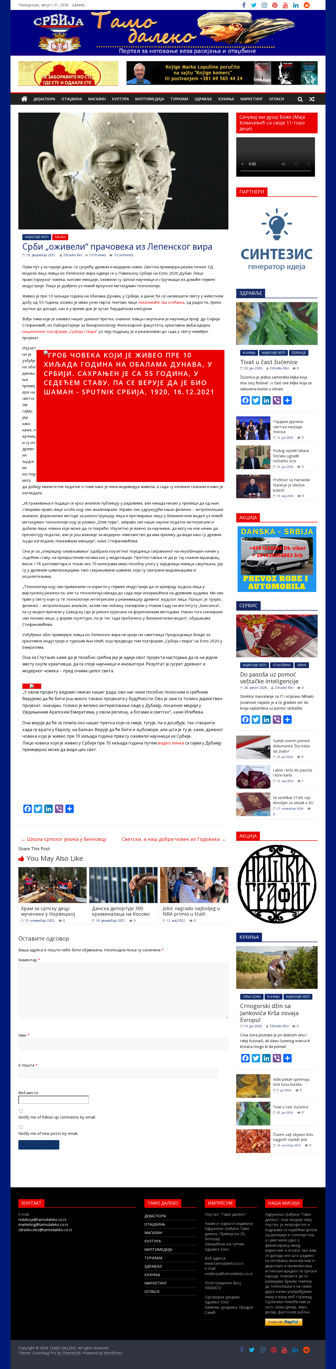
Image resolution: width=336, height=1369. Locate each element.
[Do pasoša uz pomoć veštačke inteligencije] (277, 617)
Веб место (28, 1092)
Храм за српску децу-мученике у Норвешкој (48, 911)
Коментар (29, 959)
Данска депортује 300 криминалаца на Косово (121, 911)
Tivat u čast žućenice (268, 362)
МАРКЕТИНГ (251, 98)
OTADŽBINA (282, 665)
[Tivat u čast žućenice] (277, 304)
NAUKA (60, 237)
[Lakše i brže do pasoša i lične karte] (253, 767)
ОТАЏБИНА (71, 98)
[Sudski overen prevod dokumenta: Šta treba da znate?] (253, 738)
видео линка (171, 743)
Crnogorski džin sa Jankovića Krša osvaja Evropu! (269, 1013)
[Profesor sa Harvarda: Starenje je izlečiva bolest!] (253, 477)
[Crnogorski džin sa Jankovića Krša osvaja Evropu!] (277, 948)
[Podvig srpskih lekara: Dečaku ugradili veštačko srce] (253, 448)
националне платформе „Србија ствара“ (60, 331)
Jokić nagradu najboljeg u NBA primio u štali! (191, 911)
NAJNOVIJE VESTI (37, 237)
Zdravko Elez (72, 255)
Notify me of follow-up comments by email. (57, 1117)
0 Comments (123, 255)
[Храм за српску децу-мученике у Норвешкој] (52, 870)
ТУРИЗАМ (179, 98)
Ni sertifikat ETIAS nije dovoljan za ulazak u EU (293, 800)
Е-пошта (28, 1065)
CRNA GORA (252, 996)
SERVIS (301, 665)
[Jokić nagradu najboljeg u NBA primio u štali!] (194, 870)
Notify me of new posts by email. (48, 1133)
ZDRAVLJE (299, 352)
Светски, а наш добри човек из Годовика (174, 839)
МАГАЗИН (97, 98)
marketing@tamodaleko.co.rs (43, 1224)
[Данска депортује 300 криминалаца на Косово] (123, 870)
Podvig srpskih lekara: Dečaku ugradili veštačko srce (291, 455)
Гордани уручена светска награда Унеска (288, 426)
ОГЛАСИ (276, 98)
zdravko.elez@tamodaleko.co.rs (45, 1229)
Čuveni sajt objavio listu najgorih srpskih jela (293, 1137)
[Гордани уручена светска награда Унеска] (253, 419)
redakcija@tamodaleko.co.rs (42, 1219)
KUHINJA (249, 352)
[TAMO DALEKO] (24, 99)
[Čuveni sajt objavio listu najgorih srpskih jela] (253, 1132)
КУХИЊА (226, 98)
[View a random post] (312, 98)
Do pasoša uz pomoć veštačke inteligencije (269, 677)
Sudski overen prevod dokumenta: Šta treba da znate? (291, 745)
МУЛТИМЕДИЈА (149, 98)
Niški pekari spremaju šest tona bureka (291, 1082)
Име (23, 1035)
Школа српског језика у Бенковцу (63, 839)
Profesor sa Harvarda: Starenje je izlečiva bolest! (291, 484)
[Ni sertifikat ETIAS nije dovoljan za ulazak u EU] (253, 795)
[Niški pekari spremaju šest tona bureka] (253, 1076)
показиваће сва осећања (161, 302)
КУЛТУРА (120, 98)
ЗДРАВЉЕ (203, 98)
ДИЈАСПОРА (44, 98)
